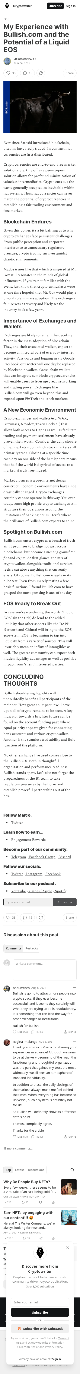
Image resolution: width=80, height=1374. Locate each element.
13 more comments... (18, 1148)
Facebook (53, 874)
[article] (40, 1192)
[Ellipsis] (74, 987)
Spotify (60, 891)
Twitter (17, 823)
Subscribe (55, 6)
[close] (67, 1247)
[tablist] (21, 948)
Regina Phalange (25, 1041)
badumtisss (21, 988)
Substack (19, 1365)
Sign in (71, 6)
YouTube (18, 891)
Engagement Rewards (28, 840)
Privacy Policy (53, 1347)
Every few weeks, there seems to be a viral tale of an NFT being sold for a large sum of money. (29, 1189)
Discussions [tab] (36, 1170)
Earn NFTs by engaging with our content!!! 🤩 (28, 1215)
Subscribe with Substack (43, 1328)
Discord (64, 857)
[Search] (72, 1170)
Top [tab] (8, 1170)
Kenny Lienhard (30, 1232)
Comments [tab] (13, 948)
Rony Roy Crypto (33, 1196)
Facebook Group (41, 857)
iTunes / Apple (40, 891)
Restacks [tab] (31, 948)
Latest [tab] (19, 1170)
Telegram (18, 857)
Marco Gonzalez (25, 59)
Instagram (33, 874)
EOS (6, 19)
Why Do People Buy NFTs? (26, 1182)
